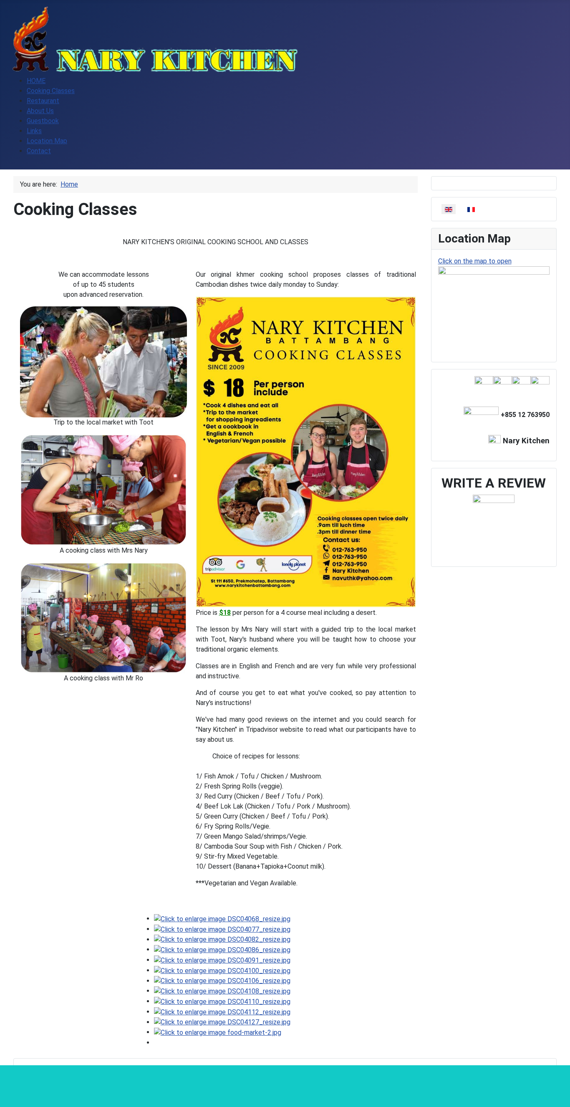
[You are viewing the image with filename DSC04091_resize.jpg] (222, 960)
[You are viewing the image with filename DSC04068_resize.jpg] (222, 918)
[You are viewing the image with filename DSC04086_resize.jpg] (222, 949)
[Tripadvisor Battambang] (483, 385)
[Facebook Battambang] (540, 385)
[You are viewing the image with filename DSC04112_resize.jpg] (222, 1012)
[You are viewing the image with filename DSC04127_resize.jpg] (222, 1022)
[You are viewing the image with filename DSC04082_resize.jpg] (222, 939)
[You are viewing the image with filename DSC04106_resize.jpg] (222, 981)
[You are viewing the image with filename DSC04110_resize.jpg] (222, 1001)
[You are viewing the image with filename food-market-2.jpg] (217, 1032)
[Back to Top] (559, 1096)
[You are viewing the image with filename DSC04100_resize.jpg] (222, 970)
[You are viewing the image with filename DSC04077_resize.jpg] (222, 929)
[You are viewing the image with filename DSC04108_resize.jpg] (222, 991)
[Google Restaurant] (521, 385)
